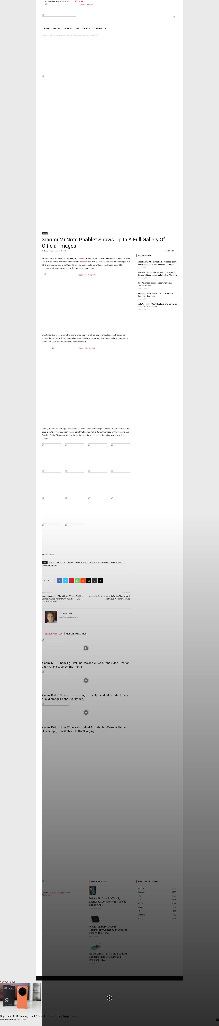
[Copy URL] (100, 580)
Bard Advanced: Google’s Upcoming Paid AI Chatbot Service (155, 284)
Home (46, 28)
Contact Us (100, 28)
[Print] (94, 580)
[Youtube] (82, 1)
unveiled (81, 258)
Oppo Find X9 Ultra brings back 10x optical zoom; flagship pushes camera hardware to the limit (157, 263)
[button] (174, 17)
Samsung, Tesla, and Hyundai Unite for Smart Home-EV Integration (156, 294)
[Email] (88, 580)
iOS (77, 28)
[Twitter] (79, 1)
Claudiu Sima (48, 251)
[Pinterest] (71, 580)
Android (68, 28)
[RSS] (77, 1)
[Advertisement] (109, 56)
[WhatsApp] (77, 580)
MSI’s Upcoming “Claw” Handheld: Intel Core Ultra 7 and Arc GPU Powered (157, 305)
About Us (87, 28)
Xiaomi (51, 35)
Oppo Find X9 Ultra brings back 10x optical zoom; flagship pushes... (39, 1016)
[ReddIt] (83, 580)
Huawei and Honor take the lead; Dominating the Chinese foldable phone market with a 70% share (157, 273)
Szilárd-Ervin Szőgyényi (8, 1019)
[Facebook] (76, 1)
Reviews (56, 28)
